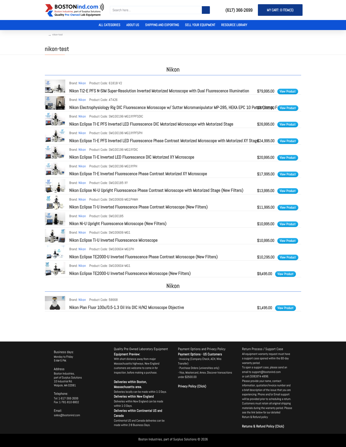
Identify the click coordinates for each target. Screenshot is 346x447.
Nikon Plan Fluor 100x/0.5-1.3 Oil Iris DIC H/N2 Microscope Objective (126, 307)
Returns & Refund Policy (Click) (263, 426)
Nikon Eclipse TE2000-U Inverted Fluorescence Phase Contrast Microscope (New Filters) (143, 256)
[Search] (206, 10)
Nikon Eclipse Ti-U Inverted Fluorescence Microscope (113, 240)
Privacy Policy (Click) (192, 386)
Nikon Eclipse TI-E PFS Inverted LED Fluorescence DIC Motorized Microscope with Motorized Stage (151, 124)
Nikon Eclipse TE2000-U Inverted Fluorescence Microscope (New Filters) (130, 273)
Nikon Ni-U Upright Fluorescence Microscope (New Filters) (117, 223)
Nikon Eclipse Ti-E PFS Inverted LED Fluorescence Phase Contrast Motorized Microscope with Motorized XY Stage (164, 140)
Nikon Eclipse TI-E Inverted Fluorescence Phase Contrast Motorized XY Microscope (138, 173)
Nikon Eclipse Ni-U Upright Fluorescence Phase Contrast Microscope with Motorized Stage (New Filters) (156, 190)
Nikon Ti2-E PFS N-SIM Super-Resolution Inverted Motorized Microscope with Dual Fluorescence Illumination (159, 90)
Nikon (82, 83)
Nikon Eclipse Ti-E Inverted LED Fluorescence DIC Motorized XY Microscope (131, 157)
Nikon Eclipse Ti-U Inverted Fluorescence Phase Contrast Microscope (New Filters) (138, 207)
